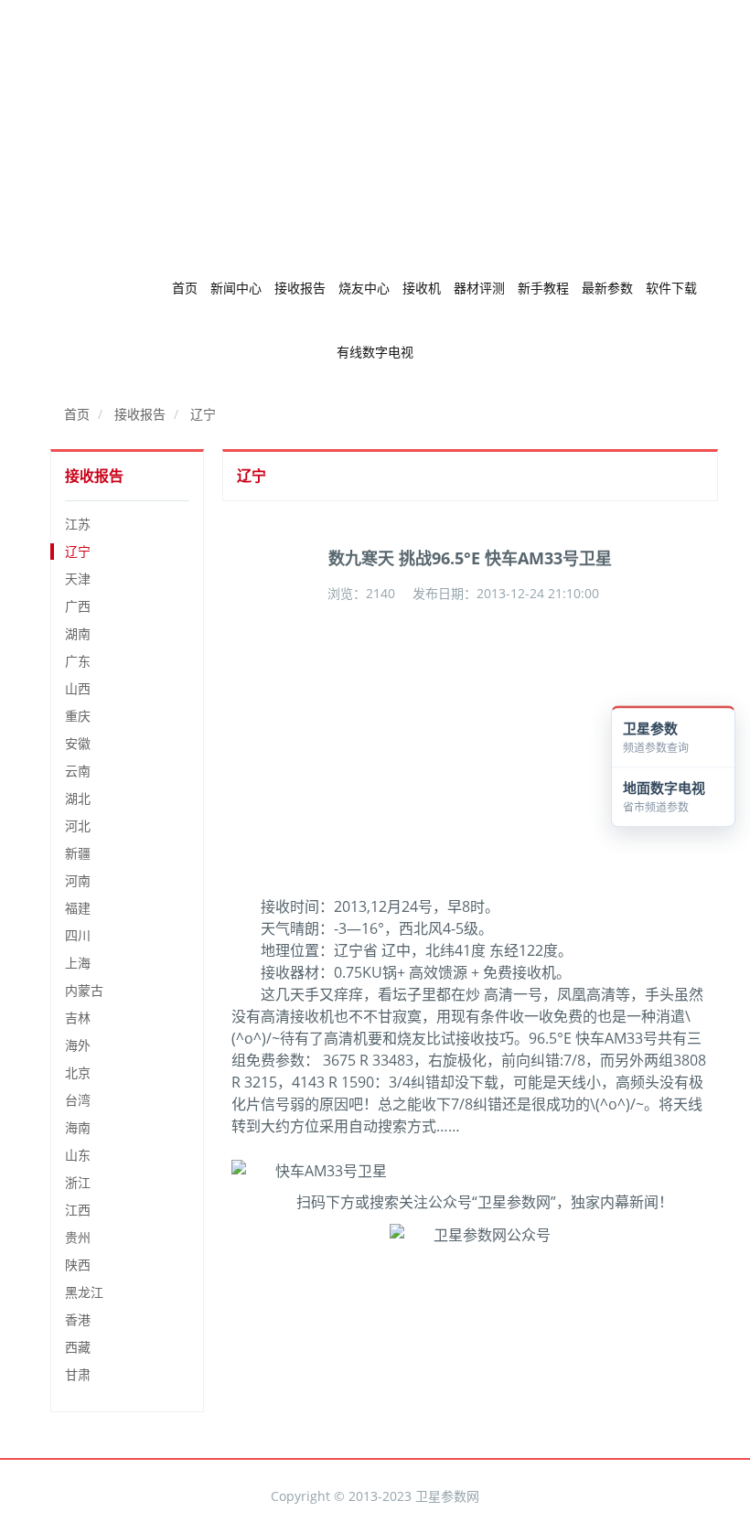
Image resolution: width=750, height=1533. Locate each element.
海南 (78, 1127)
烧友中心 (364, 287)
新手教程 (543, 287)
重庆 (78, 715)
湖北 (78, 798)
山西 (78, 688)
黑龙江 (84, 1292)
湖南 (78, 633)
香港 (78, 1319)
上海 (78, 962)
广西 (78, 606)
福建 (78, 908)
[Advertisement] (375, 128)
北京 (78, 1072)
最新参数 (607, 287)
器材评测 (479, 287)
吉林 (78, 1017)
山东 (78, 1154)
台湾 (78, 1100)
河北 (78, 825)
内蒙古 (84, 990)
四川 (78, 935)
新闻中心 (236, 287)
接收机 (421, 287)
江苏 (78, 523)
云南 (78, 770)
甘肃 (78, 1374)
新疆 (78, 853)
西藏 (78, 1347)
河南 (78, 880)
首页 (185, 287)
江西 (78, 1209)
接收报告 (300, 287)
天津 (78, 578)
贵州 (78, 1237)
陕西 (78, 1264)
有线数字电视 (375, 351)
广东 (78, 661)
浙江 (78, 1182)
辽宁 (203, 414)
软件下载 (671, 287)
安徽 (78, 743)
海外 (78, 1045)
